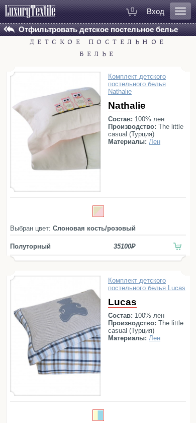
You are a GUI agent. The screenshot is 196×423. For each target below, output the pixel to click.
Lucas (122, 302)
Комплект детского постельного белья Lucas (146, 284)
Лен (154, 141)
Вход (155, 11)
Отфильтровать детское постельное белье (98, 29)
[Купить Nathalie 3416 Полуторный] (177, 246)
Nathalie (127, 105)
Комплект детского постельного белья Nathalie (137, 84)
